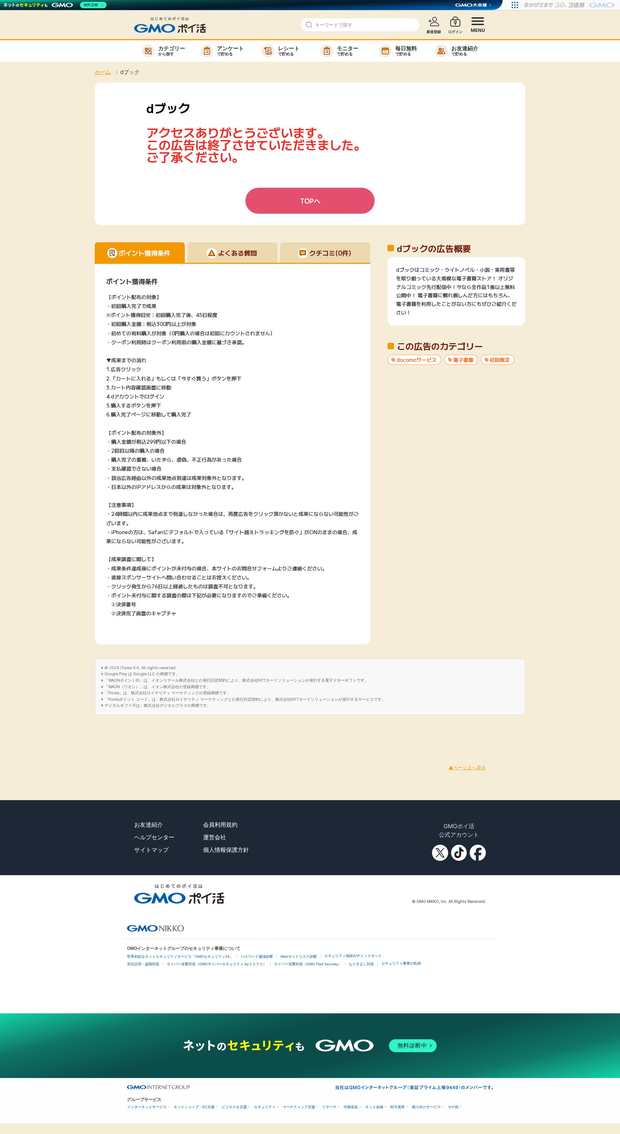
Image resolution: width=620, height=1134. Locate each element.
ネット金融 (374, 1107)
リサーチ (329, 1107)
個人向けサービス (426, 1107)
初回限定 (500, 359)
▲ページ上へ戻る (467, 767)
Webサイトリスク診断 (299, 956)
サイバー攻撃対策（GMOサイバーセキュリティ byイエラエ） (217, 964)
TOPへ (310, 200)
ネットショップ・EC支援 (194, 1107)
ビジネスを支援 (234, 1107)
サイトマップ (151, 849)
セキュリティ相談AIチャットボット (353, 956)
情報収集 (351, 1107)
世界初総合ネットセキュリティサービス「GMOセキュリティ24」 (180, 956)
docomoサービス (416, 359)
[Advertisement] (130, 731)
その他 (453, 1107)
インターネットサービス (146, 1107)
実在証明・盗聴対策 (143, 964)
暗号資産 (397, 1107)
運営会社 (214, 837)
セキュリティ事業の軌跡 (401, 963)
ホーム (103, 72)
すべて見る (456, 312)
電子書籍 (463, 359)
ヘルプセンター (154, 837)
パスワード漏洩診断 (257, 956)
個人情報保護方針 (226, 849)
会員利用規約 (220, 824)
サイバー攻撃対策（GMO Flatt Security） (307, 964)
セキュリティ (265, 1107)
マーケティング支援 (299, 1107)
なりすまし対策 (361, 964)
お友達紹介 (148, 824)
